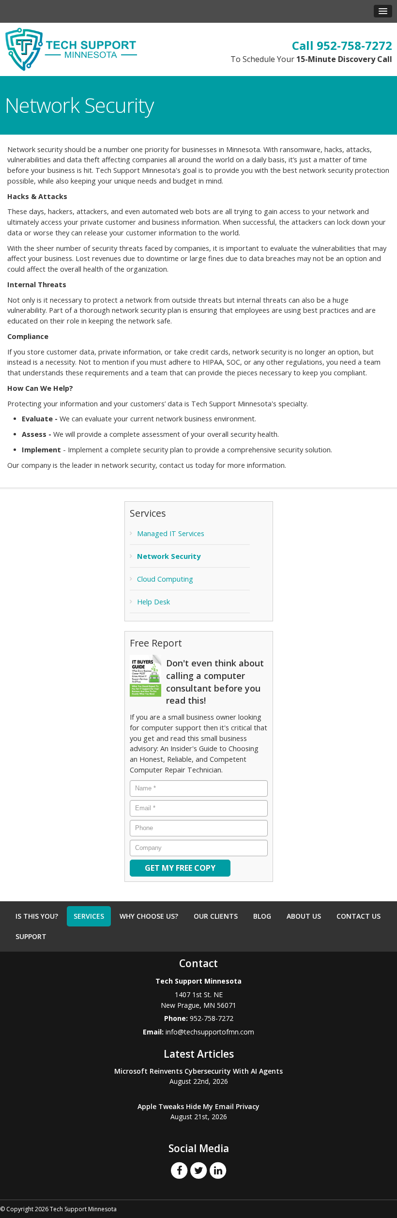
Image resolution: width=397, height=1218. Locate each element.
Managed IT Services (170, 533)
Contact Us (358, 916)
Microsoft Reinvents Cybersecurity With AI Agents (198, 1071)
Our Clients (216, 916)
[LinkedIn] (218, 1170)
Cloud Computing (165, 579)
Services (89, 916)
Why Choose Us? (149, 916)
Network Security (168, 556)
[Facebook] (179, 1170)
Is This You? (36, 916)
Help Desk (153, 601)
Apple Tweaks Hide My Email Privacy (198, 1106)
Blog (262, 916)
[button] (383, 11)
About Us (304, 916)
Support (30, 936)
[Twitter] (198, 1170)
